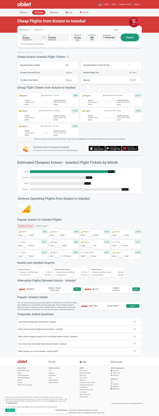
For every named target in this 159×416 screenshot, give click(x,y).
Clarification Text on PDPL (87, 382)
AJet (50, 378)
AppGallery (115, 375)
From (24, 35)
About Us (82, 380)
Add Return (92, 35)
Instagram (115, 386)
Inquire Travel (125, 4)
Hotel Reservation (85, 373)
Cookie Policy (84, 387)
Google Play (116, 373)
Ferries (85, 12)
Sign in (137, 4)
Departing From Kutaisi (25, 226)
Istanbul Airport (96, 269)
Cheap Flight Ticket (23, 370)
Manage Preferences (61, 410)
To (49, 35)
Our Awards (83, 392)
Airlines (20, 380)
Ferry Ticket (83, 378)
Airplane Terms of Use (86, 389)
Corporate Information (86, 385)
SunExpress (52, 375)
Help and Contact (85, 394)
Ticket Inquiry (84, 397)
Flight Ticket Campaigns (25, 385)
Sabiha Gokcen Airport (62, 269)
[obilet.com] (29, 6)
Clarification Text (12, 403)
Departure (77, 35)
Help (114, 4)
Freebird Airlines (53, 380)
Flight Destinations (23, 375)
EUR (106, 4)
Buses (24, 12)
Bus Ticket (83, 370)
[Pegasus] (25, 209)
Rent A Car (83, 375)
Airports (20, 382)
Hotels (55, 12)
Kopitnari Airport (24, 269)
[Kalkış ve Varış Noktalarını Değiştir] (44, 37)
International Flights (24, 378)
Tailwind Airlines (54, 382)
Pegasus (51, 373)
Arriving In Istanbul (41, 226)
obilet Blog (115, 389)
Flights (40, 12)
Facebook (115, 384)
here (26, 407)
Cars (70, 12)
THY (50, 370)
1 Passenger (109, 37)
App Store (115, 370)
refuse (52, 401)
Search (130, 37)
